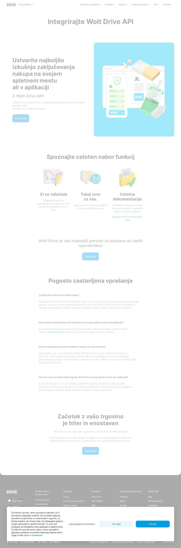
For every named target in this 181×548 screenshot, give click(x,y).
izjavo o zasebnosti (33, 535)
